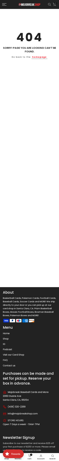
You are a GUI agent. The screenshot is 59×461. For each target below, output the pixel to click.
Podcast (7, 349)
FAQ (5, 360)
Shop (6, 338)
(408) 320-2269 (16, 406)
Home (6, 333)
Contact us (9, 365)
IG (4, 344)
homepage (39, 57)
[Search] (49, 4)
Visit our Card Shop (13, 354)
